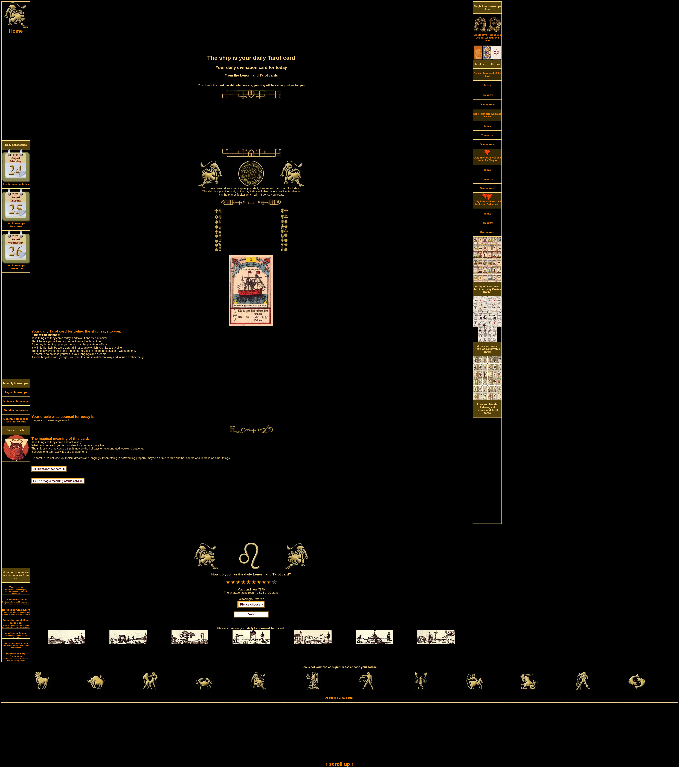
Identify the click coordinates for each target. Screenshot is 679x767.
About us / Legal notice (339, 697)
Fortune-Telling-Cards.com (16, 657)
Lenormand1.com (16, 601)
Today (487, 85)
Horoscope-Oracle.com (16, 611)
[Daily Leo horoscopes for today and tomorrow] (258, 688)
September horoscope (16, 401)
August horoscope (16, 392)
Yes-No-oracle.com (15, 635)
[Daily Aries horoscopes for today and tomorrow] (42, 688)
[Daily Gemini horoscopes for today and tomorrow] (150, 688)
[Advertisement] (16, 87)
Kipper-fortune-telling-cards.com (16, 623)
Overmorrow (487, 104)
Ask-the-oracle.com (15, 645)
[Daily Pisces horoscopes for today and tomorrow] (637, 688)
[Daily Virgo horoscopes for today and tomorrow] (312, 688)
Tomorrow (487, 94)
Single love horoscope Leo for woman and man (487, 37)
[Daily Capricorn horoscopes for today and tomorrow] (529, 688)
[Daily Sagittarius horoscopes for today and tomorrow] (475, 688)
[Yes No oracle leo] (16, 460)
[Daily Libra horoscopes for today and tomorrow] (366, 688)
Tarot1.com (16, 590)
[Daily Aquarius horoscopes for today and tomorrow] (583, 688)
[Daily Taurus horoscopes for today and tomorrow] (96, 688)
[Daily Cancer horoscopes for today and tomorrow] (204, 688)
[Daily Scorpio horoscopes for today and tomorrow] (421, 688)
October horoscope (16, 410)
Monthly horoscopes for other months (15, 420)
